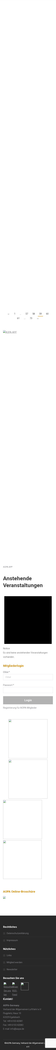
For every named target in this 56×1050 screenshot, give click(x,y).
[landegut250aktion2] (22, 838)
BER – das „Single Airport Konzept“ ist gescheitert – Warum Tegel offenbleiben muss (27, 214)
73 (31, 318)
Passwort (8, 685)
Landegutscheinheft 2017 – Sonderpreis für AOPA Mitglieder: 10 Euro (27, 74)
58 (33, 313)
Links (9, 955)
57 (27, 313)
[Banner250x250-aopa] (28, 757)
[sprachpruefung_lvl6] (22, 878)
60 (47, 313)
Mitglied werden (14, 962)
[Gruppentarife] (28, 798)
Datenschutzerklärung (18, 933)
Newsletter (12, 969)
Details (6, 64)
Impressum (12, 940)
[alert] (28, 624)
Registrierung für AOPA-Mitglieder (20, 708)
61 (18, 318)
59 (40, 313)
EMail (6, 672)
